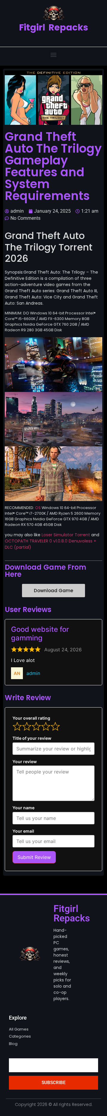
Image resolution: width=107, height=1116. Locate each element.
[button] (54, 55)
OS (38, 507)
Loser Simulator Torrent (66, 535)
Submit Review (34, 857)
